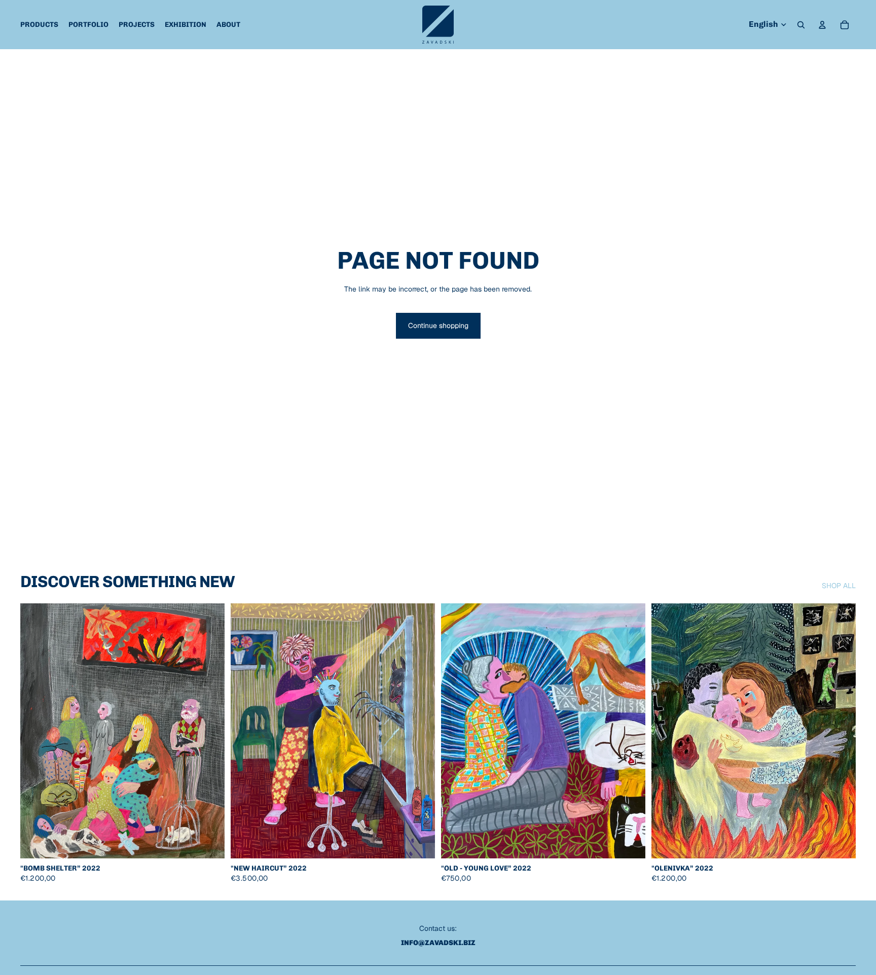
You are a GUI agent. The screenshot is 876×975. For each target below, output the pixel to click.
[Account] (822, 25)
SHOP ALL (839, 585)
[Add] (209, 843)
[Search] (801, 25)
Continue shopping (438, 325)
